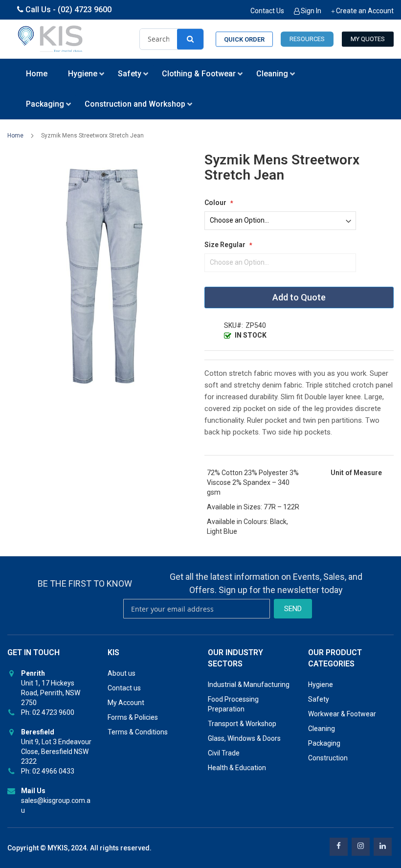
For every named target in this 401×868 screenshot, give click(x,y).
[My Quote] (368, 39)
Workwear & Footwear (342, 714)
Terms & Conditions (138, 732)
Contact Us (267, 11)
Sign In (311, 11)
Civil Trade (224, 753)
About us (121, 673)
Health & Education (237, 768)
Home (15, 135)
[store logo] (51, 39)
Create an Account (365, 11)
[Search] (190, 39)
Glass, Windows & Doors (244, 738)
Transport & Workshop (242, 724)
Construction (328, 758)
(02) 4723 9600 (84, 9)
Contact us (124, 688)
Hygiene (320, 684)
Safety (318, 699)
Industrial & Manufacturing (249, 684)
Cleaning (321, 728)
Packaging (324, 743)
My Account (126, 703)
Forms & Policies (133, 717)
